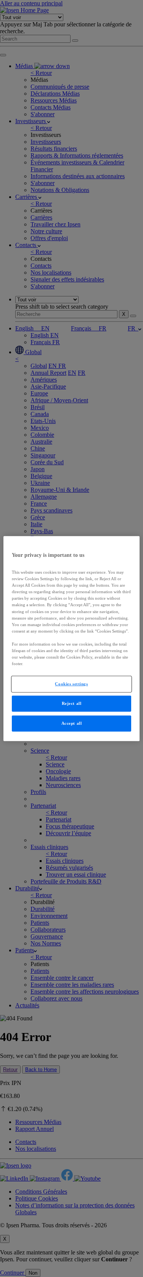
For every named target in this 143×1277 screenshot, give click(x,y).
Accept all (71, 723)
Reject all (72, 703)
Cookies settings (71, 684)
